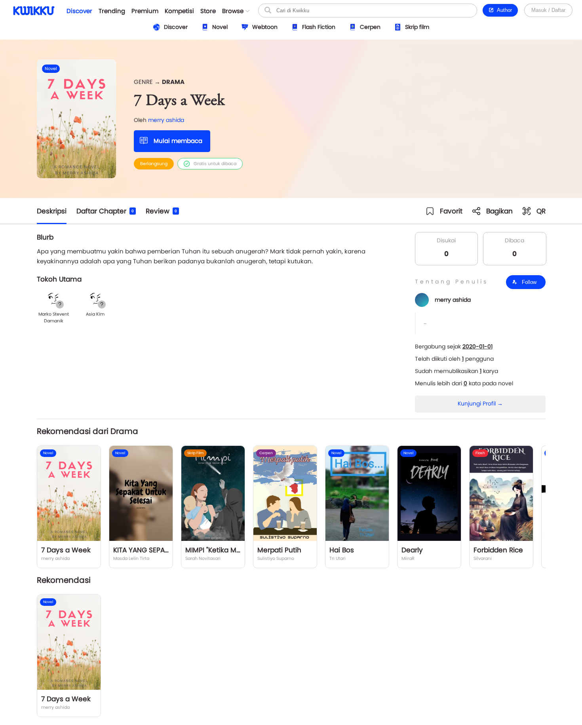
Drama (173, 82)
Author (503, 10)
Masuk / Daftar (548, 10)
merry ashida (166, 120)
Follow (528, 282)
